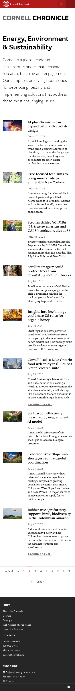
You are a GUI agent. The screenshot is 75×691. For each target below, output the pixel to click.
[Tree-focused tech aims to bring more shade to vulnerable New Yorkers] (12, 177)
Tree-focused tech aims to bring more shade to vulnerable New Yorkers (48, 177)
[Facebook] (53, 687)
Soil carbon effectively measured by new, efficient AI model (48, 417)
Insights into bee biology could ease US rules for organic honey (47, 315)
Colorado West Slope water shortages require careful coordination (49, 458)
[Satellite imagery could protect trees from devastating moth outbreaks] (12, 270)
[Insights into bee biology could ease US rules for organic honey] (12, 315)
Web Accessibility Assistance (17, 625)
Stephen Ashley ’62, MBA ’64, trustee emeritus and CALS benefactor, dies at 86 (49, 226)
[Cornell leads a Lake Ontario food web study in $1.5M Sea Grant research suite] (12, 363)
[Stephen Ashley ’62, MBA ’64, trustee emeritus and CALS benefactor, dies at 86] (12, 225)
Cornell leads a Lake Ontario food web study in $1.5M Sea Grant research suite (50, 363)
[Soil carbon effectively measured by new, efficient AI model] (12, 416)
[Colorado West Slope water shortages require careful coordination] (12, 457)
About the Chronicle (13, 611)
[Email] (68, 687)
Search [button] (61, 4)
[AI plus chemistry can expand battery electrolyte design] (12, 125)
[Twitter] (60, 687)
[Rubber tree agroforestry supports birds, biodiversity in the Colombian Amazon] (12, 513)
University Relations (13, 629)
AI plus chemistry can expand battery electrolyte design (48, 126)
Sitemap (7, 616)
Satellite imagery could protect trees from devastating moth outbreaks (49, 270)
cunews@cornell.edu (13, 655)
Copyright (8, 620)
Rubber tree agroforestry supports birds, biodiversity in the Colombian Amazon (49, 513)
